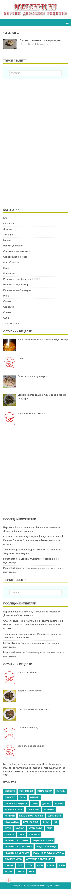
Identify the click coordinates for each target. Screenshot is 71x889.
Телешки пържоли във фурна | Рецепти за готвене (30, 549)
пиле (21, 834)
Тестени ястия (11, 323)
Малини (60, 791)
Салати (7, 301)
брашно (34, 797)
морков (20, 828)
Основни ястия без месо (16, 251)
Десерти (7, 229)
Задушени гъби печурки (16, 553)
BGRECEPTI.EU (22, 771)
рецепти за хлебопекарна (48, 853)
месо (8, 828)
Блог (5, 218)
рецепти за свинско (17, 853)
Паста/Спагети (11, 262)
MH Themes (55, 886)
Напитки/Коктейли (13, 245)
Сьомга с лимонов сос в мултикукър (41, 40)
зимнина (49, 810)
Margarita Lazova (12, 568)
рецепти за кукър (43, 840)
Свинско (10, 797)
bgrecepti (10, 791)
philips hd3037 (44, 791)
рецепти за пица (46, 847)
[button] (66, 22)
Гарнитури (9, 223)
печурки (9, 834)
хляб (62, 865)
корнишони (54, 816)
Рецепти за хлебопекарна (17, 290)
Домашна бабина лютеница (18, 531)
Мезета (7, 240)
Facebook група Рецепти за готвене (22, 764)
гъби (35, 803)
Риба (6, 295)
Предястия (9, 273)
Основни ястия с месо (15, 256)
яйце (32, 871)
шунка (20, 871)
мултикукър (35, 828)
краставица (12, 822)
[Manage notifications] (8, 880)
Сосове (7, 312)
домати (59, 803)
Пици (6, 268)
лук (55, 822)
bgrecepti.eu (42, 44)
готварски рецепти (16, 803)
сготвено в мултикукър (39, 859)
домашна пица (14, 810)
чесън (8, 871)
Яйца (23, 797)
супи (40, 865)
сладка (9, 865)
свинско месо (13, 859)
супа (30, 865)
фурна (50, 865)
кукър (46, 822)
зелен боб (33, 810)
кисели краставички (31, 816)
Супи (6, 317)
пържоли (34, 834)
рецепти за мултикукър (18, 847)
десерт (46, 803)
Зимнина (8, 234)
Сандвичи (8, 306)
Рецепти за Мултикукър (16, 284)
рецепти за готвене (16, 840)
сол (20, 865)
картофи (10, 816)
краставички (30, 822)
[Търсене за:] (36, 73)
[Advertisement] (32, 143)
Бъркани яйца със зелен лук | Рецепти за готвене (30, 527)
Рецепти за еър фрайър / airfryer (21, 279)
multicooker (26, 791)
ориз (49, 828)
